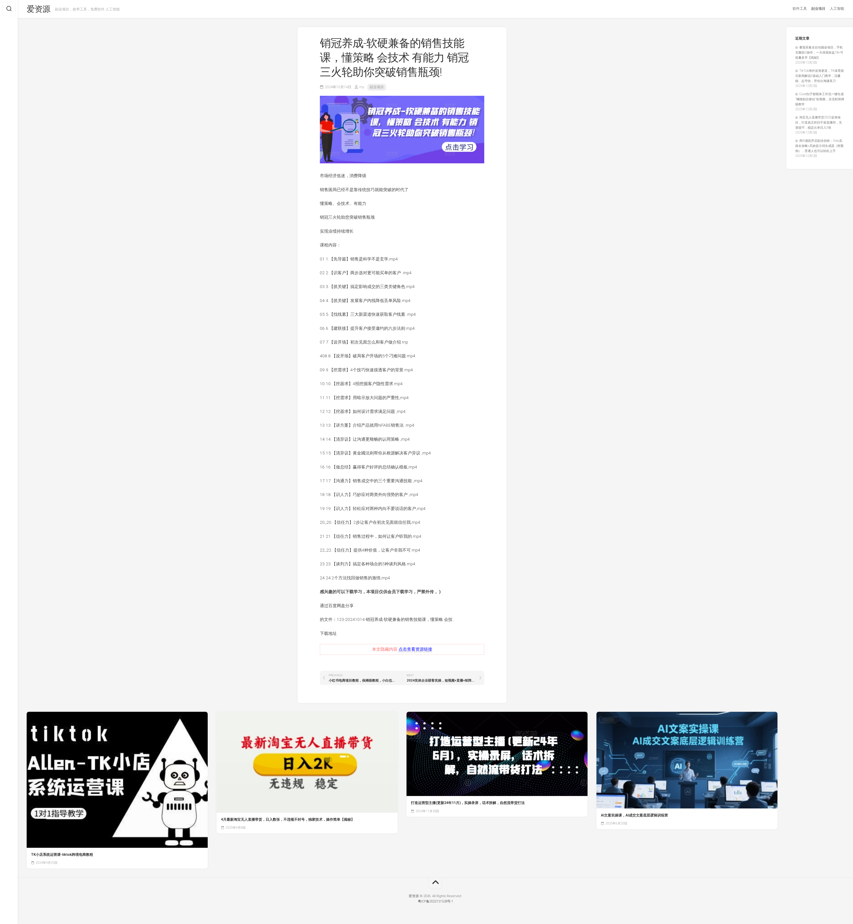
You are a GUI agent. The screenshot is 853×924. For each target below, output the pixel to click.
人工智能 (837, 8)
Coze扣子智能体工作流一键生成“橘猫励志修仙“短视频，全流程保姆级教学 (819, 99)
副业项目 (818, 8)
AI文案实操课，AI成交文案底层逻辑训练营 (634, 815)
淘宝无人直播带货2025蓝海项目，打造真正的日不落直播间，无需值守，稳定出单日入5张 (818, 122)
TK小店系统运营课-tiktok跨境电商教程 (62, 854)
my (361, 87)
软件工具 (800, 8)
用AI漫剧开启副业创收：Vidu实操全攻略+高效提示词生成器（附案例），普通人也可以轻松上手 (819, 146)
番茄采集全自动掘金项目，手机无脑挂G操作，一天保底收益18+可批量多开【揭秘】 (819, 52)
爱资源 (38, 9)
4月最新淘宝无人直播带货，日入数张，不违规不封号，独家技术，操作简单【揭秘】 (288, 819)
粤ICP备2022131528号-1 (435, 901)
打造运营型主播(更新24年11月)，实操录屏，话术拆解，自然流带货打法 (468, 803)
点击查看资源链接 (415, 649)
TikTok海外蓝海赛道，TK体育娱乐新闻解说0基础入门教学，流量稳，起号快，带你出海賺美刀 (819, 76)
